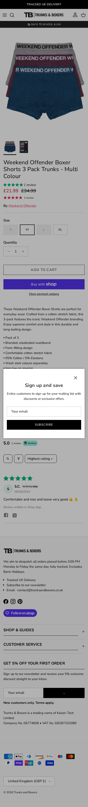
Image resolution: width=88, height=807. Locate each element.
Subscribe (44, 424)
